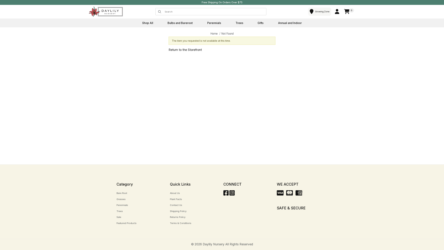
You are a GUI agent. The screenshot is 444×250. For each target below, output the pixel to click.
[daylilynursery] (106, 11)
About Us (175, 193)
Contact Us (176, 205)
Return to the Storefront (185, 50)
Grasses (121, 199)
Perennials (122, 205)
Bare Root (122, 193)
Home (214, 33)
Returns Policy (177, 217)
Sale (119, 217)
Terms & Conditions (180, 223)
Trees (120, 211)
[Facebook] (226, 194)
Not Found (227, 33)
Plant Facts (176, 199)
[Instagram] (232, 194)
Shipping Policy (178, 211)
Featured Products (126, 223)
